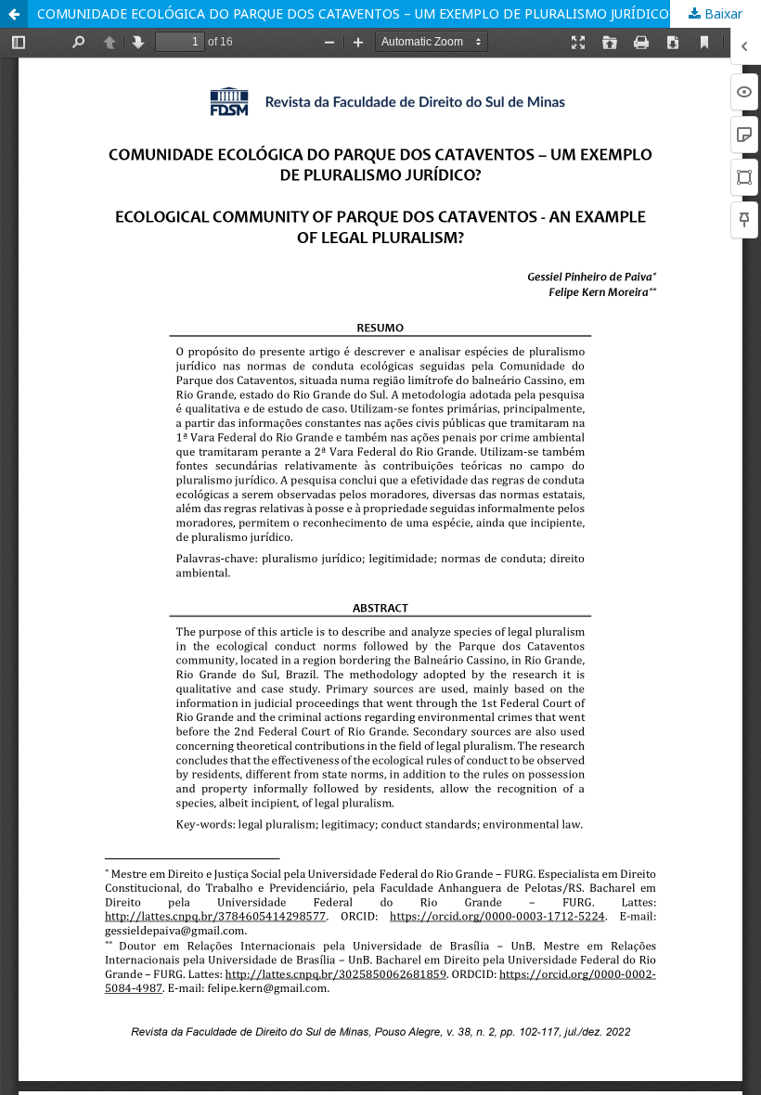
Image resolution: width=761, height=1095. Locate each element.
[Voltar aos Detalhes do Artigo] (14, 14)
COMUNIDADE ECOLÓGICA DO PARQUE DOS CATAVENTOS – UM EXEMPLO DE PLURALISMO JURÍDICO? (356, 13)
